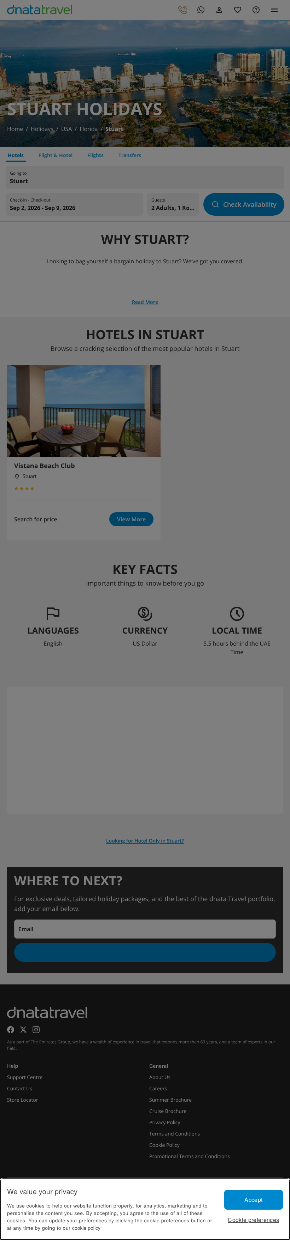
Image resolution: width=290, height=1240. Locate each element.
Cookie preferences (253, 1220)
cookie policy (86, 1227)
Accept (253, 1200)
